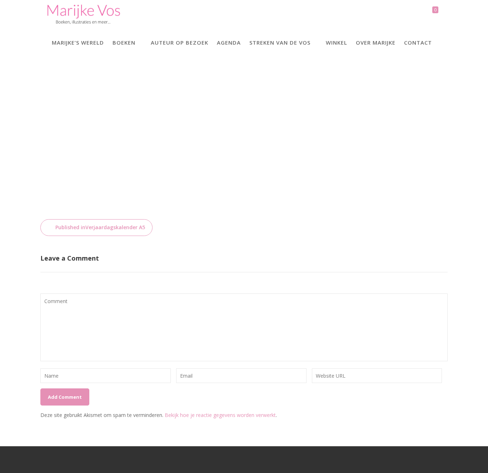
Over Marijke (375, 42)
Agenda (229, 42)
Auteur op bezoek (179, 42)
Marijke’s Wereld (78, 42)
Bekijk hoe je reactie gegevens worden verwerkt (220, 415)
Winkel (336, 42)
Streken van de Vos (279, 42)
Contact (418, 42)
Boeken (124, 42)
